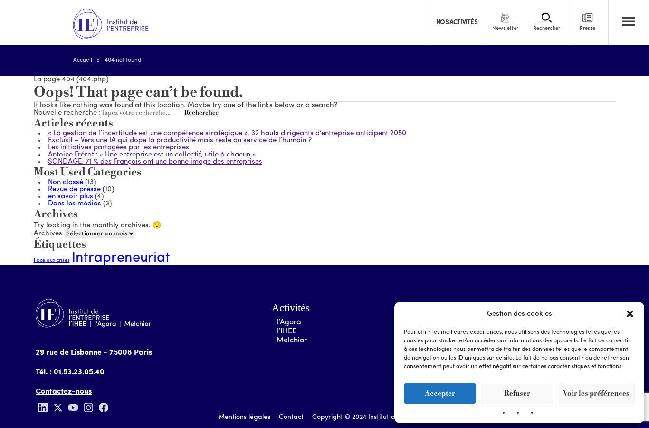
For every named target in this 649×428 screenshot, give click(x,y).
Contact (291, 417)
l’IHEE (286, 331)
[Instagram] (88, 407)
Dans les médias (74, 203)
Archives (48, 233)
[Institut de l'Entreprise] (111, 24)
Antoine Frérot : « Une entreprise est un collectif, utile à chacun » (152, 154)
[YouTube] (73, 407)
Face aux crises (52, 260)
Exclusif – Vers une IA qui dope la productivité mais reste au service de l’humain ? (180, 140)
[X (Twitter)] (58, 407)
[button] (630, 314)
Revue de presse (74, 189)
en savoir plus (70, 196)
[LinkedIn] (43, 407)
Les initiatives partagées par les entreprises (118, 147)
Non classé (65, 182)
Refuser (517, 393)
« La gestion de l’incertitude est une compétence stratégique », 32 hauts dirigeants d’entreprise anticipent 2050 (227, 133)
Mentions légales (244, 417)
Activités (291, 307)
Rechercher (201, 113)
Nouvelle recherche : (67, 113)
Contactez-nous (64, 392)
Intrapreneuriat (121, 258)
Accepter (440, 393)
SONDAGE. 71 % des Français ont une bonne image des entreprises (155, 161)
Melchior (292, 340)
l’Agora (289, 322)
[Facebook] (103, 407)
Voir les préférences (596, 393)
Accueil (82, 60)
